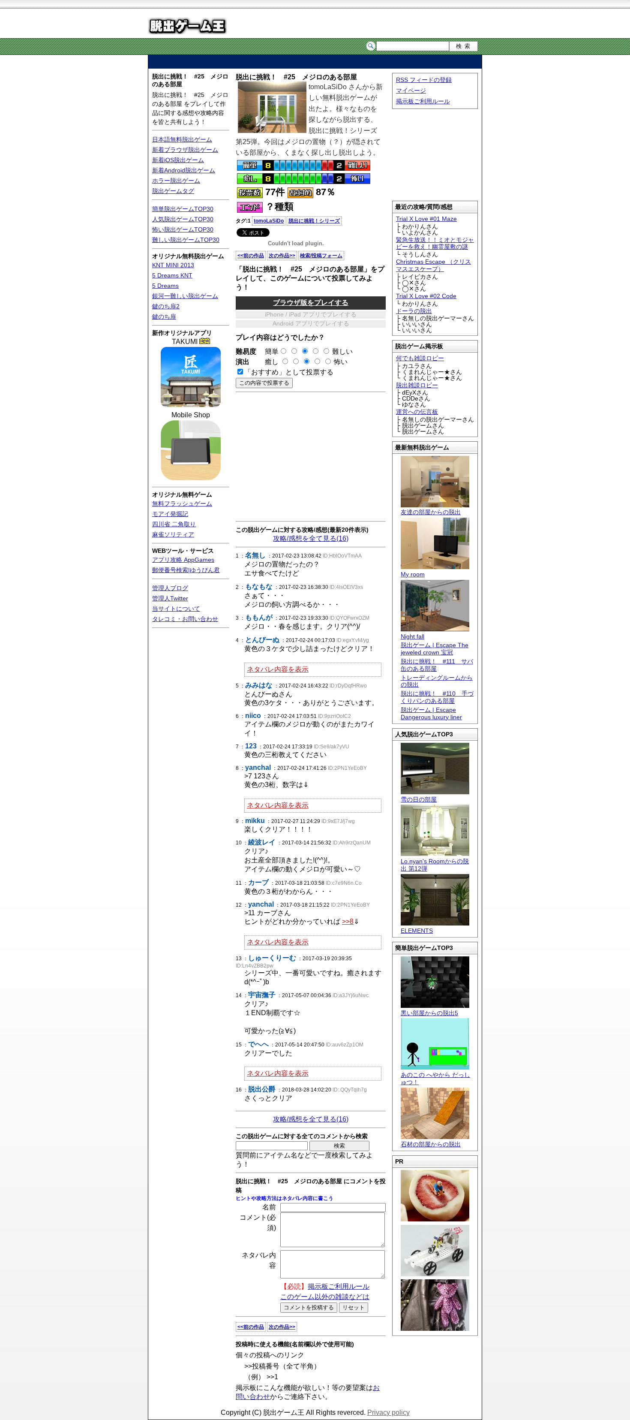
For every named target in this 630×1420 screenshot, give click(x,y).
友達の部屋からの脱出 (431, 512)
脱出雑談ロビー (417, 385)
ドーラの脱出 (414, 311)
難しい (342, 351)
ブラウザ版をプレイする (310, 302)
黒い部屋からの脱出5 (429, 1013)
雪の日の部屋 (419, 799)
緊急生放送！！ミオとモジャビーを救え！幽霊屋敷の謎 (435, 243)
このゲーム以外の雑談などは (324, 1296)
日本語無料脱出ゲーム (182, 139)
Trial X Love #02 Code (426, 295)
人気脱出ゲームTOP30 (182, 219)
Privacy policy (388, 1412)
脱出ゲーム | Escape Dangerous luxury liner (431, 713)
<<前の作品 (250, 256)
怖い (341, 361)
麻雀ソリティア (173, 534)
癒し (268, 361)
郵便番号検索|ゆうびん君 (186, 570)
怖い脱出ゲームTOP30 (182, 229)
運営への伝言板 (417, 411)
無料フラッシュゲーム (182, 503)
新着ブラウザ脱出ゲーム (185, 149)
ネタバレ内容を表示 (278, 669)
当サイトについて (176, 608)
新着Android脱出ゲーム (183, 170)
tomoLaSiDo (269, 221)
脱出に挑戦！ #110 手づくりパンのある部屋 (437, 697)
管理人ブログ (170, 588)
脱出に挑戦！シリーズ (314, 221)
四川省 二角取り (174, 524)
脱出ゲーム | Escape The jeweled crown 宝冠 (434, 649)
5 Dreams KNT (172, 275)
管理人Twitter (170, 598)
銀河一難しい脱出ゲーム (185, 295)
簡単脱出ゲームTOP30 (182, 208)
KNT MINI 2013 (173, 265)
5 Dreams (165, 285)
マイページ (411, 90)
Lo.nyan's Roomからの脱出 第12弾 (435, 865)
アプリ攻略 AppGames (183, 559)
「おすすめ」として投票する (288, 372)
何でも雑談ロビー (420, 358)
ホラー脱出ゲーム (176, 180)
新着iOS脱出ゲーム (178, 160)
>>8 (348, 921)
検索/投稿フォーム (321, 256)
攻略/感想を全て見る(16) (310, 538)
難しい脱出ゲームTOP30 (185, 239)
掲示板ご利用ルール (423, 101)
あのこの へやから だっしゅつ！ (435, 1078)
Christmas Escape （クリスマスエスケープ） (433, 265)
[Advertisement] (315, 61)
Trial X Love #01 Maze (426, 218)
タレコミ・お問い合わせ (185, 618)
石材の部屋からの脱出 (431, 1144)
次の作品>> (282, 256)
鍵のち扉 (164, 316)
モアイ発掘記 (170, 513)
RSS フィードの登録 (424, 79)
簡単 (268, 351)
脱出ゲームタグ (173, 190)
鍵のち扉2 (166, 306)
